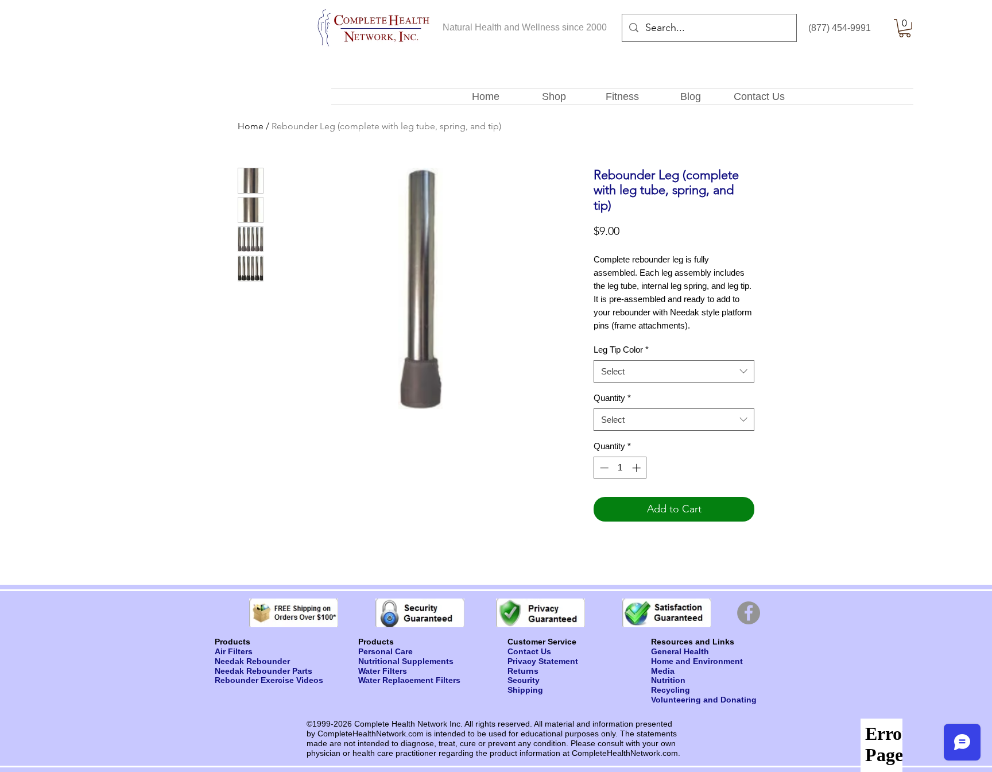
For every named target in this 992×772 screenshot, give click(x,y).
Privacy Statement (542, 661)
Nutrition (668, 680)
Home (251, 126)
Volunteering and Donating (704, 699)
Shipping (525, 689)
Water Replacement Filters (409, 680)
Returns (522, 671)
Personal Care (385, 651)
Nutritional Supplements (406, 661)
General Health (680, 651)
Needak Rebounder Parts (263, 671)
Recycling (670, 689)
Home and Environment (697, 661)
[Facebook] (748, 612)
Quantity (612, 398)
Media (663, 671)
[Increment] (637, 467)
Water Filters (382, 671)
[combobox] (674, 371)
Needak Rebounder (252, 661)
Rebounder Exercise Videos (269, 680)
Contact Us (529, 651)
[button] (905, 28)
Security (523, 680)
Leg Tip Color (621, 349)
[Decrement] (603, 467)
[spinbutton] (620, 467)
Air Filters (234, 651)
